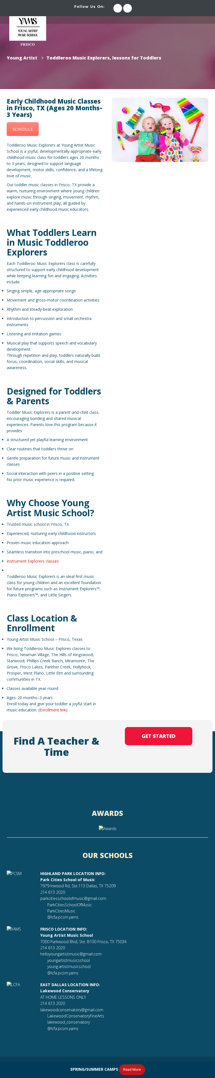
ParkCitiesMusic (61, 911)
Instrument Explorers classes (33, 561)
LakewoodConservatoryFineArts (75, 1016)
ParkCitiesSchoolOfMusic (69, 904)
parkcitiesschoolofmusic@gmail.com (73, 898)
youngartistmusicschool (68, 960)
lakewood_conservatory (68, 1022)
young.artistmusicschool (69, 966)
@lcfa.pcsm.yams (62, 917)
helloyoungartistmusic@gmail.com (71, 954)
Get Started (159, 736)
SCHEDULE (23, 129)
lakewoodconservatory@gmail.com (71, 1009)
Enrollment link (52, 710)
